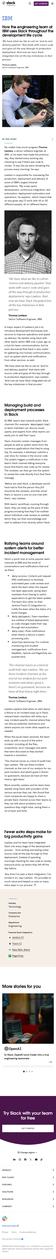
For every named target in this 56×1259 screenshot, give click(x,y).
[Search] (30, 4)
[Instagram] (20, 1159)
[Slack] (8, 3)
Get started (41, 3)
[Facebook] (25, 1159)
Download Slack (9, 1226)
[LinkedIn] (14, 1159)
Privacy (5, 1232)
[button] (24, 1071)
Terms (13, 1232)
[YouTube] (36, 1159)
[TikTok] (42, 1159)
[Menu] (52, 3)
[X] (31, 1159)
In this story (9, 139)
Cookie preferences (28, 1232)
